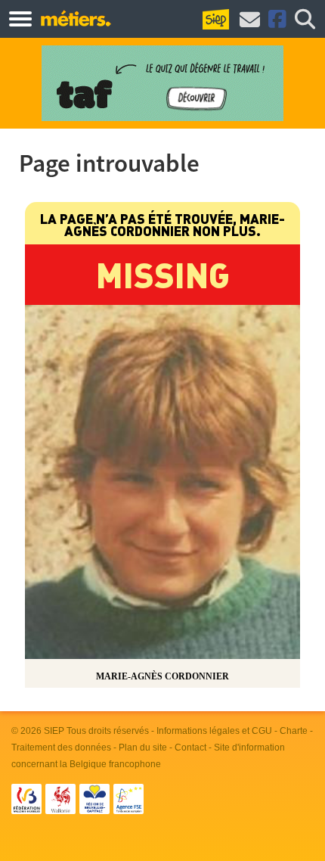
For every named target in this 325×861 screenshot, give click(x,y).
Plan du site (143, 747)
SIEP (54, 731)
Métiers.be (75, 18)
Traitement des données (61, 747)
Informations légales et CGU (214, 731)
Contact (190, 747)
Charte (294, 731)
